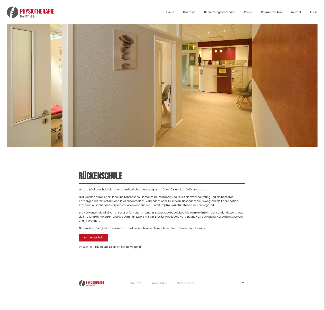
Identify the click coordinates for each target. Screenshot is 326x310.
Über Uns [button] (189, 12)
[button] (243, 283)
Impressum (159, 283)
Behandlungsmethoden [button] (219, 12)
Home (170, 12)
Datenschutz (185, 283)
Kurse (314, 12)
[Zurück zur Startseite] (30, 12)
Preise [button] (248, 12)
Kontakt (296, 12)
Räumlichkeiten (271, 12)
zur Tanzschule (94, 237)
